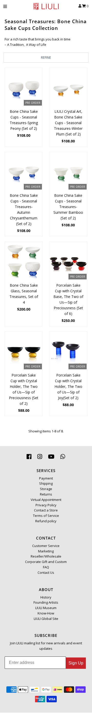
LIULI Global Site (46, 618)
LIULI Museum (45, 607)
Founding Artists (45, 602)
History (45, 597)
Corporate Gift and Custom (46, 561)
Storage (46, 488)
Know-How (46, 613)
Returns (46, 494)
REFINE (46, 57)
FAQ (46, 567)
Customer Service (46, 545)
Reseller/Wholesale (46, 556)
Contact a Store (46, 510)
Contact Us (46, 572)
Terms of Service (46, 515)
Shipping (46, 483)
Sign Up (75, 663)
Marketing (46, 551)
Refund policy (45, 521)
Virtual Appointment (46, 499)
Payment (46, 478)
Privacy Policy (46, 505)
